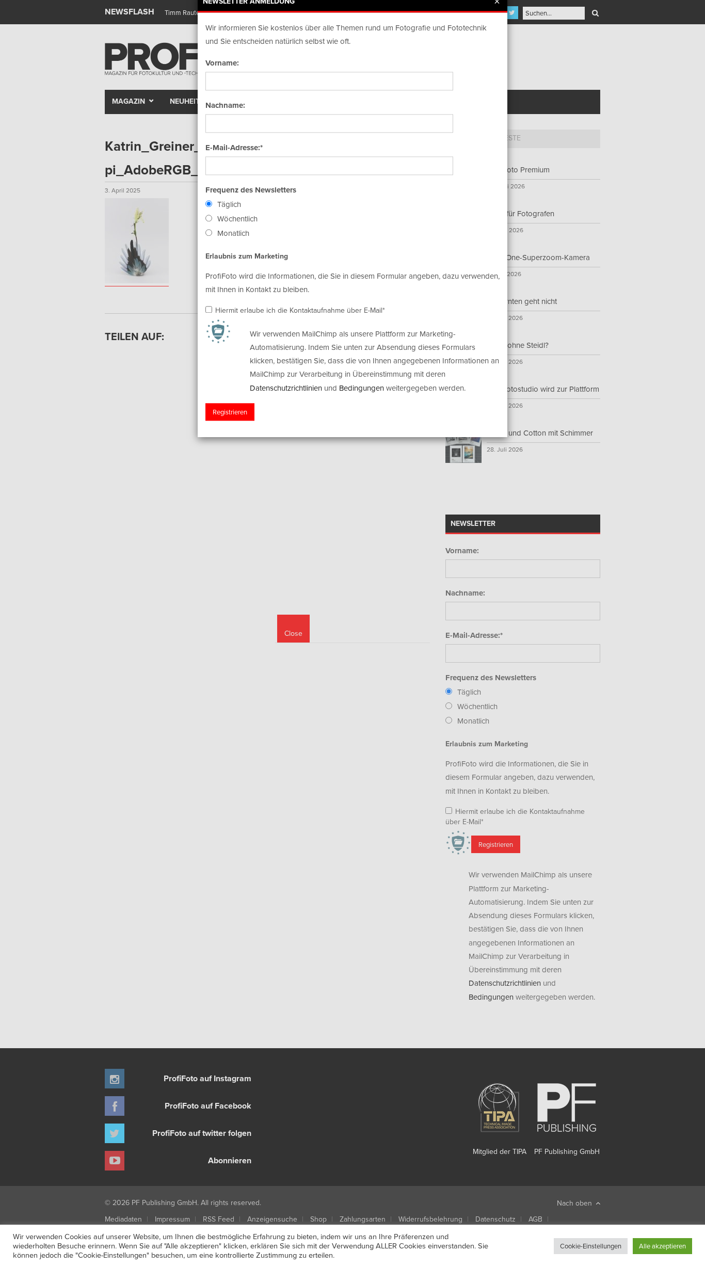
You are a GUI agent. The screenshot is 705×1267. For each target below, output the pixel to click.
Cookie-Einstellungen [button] (590, 1245)
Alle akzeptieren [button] (662, 1245)
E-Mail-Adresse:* (234, 147)
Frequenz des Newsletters (250, 190)
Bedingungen (361, 387)
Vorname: (222, 63)
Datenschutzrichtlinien (286, 387)
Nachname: (225, 105)
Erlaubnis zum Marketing (246, 256)
